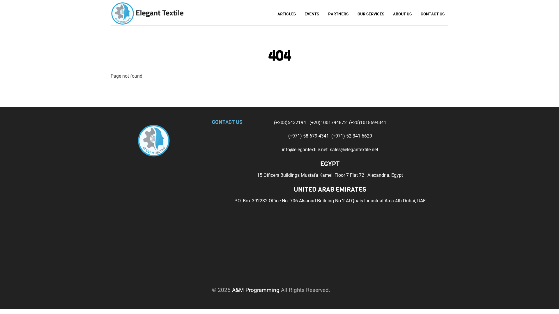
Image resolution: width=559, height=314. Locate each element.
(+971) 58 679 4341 (309, 136)
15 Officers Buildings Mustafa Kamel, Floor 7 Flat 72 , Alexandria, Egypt (330, 175)
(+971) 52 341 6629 (351, 136)
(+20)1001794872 (328, 122)
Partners (338, 14)
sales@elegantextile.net (354, 149)
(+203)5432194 (290, 122)
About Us (402, 14)
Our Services (371, 14)
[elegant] (147, 12)
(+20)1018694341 (367, 122)
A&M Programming (256, 290)
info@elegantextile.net (306, 149)
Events (312, 14)
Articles (286, 14)
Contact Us (433, 14)
